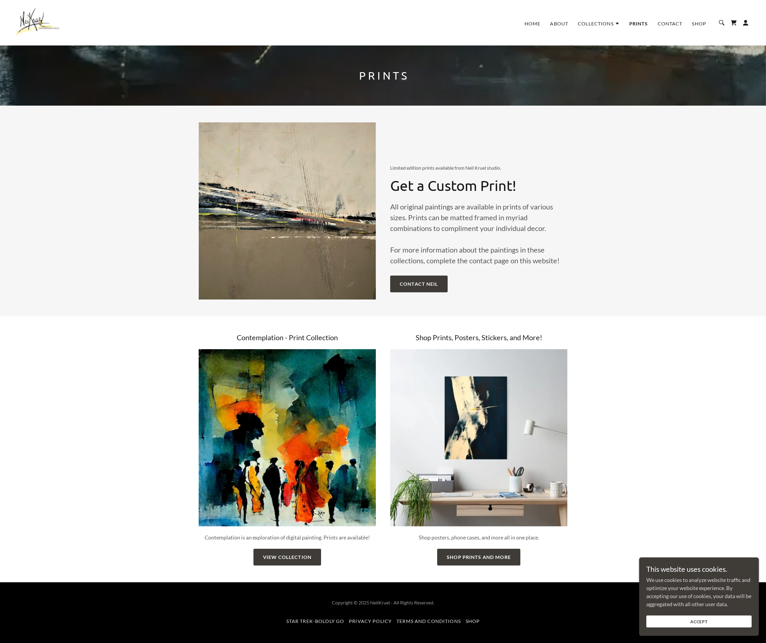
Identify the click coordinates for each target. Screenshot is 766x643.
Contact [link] (670, 23)
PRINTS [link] (638, 23)
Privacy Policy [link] (370, 621)
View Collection (287, 557)
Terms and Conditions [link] (428, 621)
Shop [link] (699, 23)
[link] (36, 22)
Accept (699, 621)
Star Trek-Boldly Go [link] (315, 621)
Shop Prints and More (479, 557)
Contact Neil (419, 284)
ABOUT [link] (559, 23)
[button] (599, 23)
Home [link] (533, 23)
